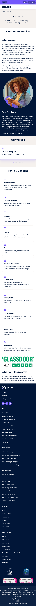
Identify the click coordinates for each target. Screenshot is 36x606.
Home (3, 11)
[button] (32, 7)
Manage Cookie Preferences (18, 603)
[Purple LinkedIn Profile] (3, 403)
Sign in (32, 2)
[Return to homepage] (7, 7)
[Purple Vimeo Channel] (10, 403)
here (18, 601)
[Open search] (25, 2)
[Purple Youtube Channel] (6, 403)
